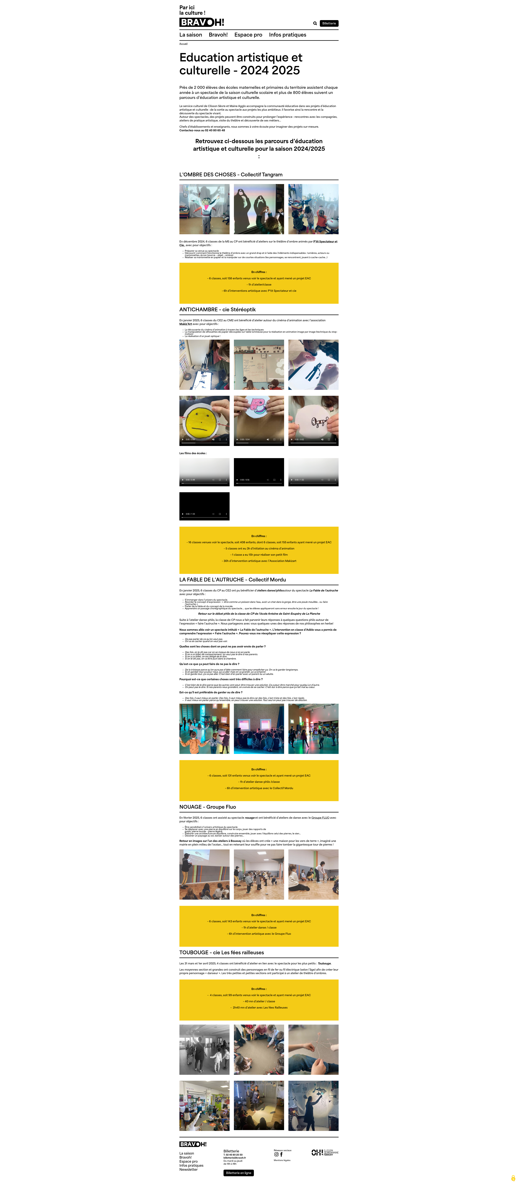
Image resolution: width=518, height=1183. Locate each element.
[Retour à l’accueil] (201, 26)
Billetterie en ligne (238, 1173)
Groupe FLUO (320, 818)
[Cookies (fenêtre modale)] (513, 1178)
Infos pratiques (287, 35)
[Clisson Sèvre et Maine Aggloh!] (325, 1155)
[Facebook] (281, 1154)
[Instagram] (276, 1154)
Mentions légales (282, 1161)
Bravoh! (218, 35)
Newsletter (188, 1170)
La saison (190, 35)
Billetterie (329, 23)
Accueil (183, 44)
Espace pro (248, 35)
